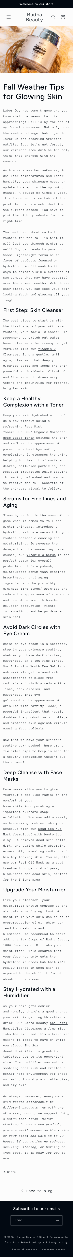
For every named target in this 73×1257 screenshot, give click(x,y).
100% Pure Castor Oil (22, 945)
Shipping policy (53, 1249)
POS (39, 1237)
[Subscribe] (57, 1220)
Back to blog (40, 1191)
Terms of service (24, 1249)
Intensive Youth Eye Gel (33, 666)
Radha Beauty (26, 1237)
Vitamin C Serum (41, 554)
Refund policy (31, 1242)
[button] (8, 17)
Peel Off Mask (31, 862)
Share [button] (11, 1172)
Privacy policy (57, 1242)
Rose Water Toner (18, 437)
